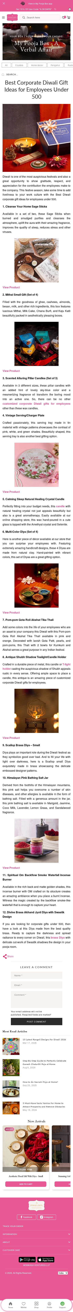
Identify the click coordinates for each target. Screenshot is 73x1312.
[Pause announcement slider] (69, 9)
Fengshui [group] (55, 65)
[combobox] (42, 17)
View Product (11, 287)
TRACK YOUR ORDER (13, 1226)
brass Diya (58, 937)
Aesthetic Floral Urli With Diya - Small (26, 1176)
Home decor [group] (37, 65)
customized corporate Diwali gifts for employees (36, 404)
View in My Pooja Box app (40, 3)
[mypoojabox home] (36, 1205)
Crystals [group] (19, 65)
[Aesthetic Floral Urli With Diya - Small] (26, 1148)
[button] (3, 17)
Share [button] (10, 956)
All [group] (6, 65)
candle (60, 506)
